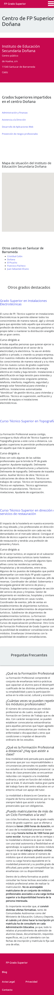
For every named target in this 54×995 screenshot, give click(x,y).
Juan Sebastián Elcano (18, 268)
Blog (4, 971)
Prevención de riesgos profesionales (20, 133)
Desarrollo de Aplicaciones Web (17, 126)
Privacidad (31, 981)
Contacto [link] (7, 989)
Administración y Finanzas (15, 112)
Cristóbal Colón (14, 256)
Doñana (11, 259)
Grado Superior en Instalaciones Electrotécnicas (23, 302)
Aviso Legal (8, 981)
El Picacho (12, 262)
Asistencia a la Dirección (14, 119)
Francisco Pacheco (16, 265)
